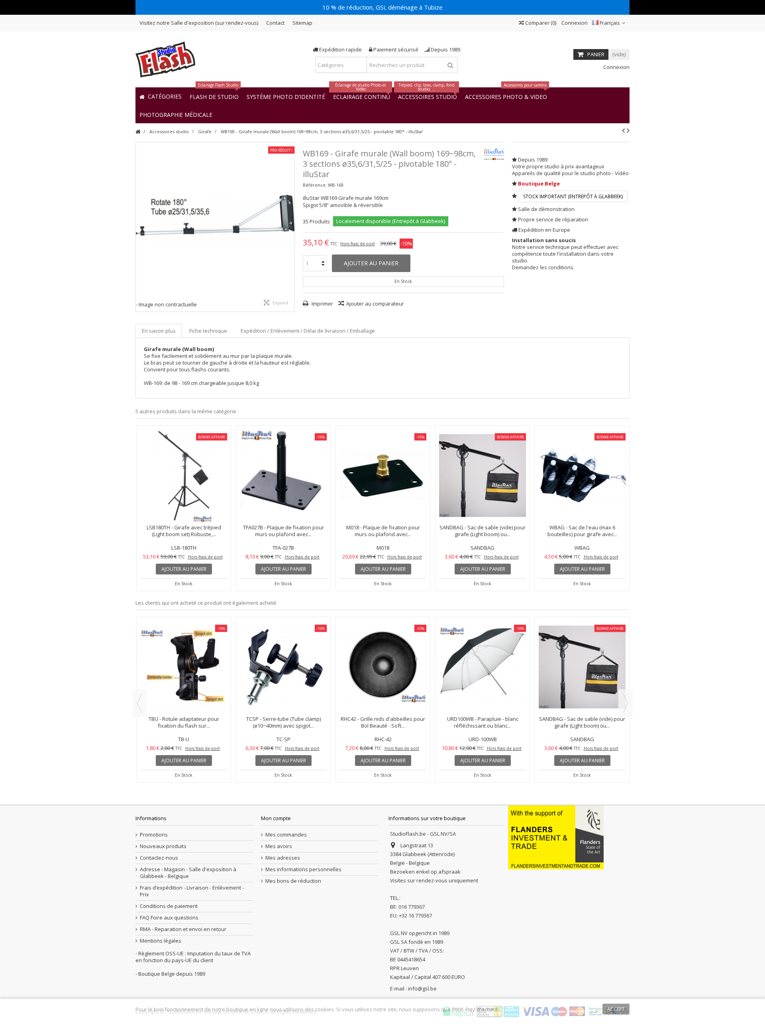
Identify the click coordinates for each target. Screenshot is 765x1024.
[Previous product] (623, 130)
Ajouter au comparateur (375, 303)
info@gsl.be (422, 988)
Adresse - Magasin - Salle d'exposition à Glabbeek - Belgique (188, 873)
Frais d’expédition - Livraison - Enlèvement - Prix (192, 891)
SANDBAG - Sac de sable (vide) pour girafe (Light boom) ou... (482, 531)
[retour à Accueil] (137, 132)
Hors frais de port (357, 244)
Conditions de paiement (169, 906)
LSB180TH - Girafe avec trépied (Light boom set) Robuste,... (184, 531)
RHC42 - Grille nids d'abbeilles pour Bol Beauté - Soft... (383, 722)
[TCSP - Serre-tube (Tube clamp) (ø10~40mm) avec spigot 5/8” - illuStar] (283, 667)
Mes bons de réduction (293, 881)
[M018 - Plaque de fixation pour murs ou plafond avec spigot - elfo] (382, 475)
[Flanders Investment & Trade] (556, 837)
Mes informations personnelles (303, 869)
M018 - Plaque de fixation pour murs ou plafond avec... (383, 531)
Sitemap (302, 22)
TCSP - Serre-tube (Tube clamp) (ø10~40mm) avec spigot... (283, 722)
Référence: (315, 185)
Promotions (154, 834)
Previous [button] (139, 703)
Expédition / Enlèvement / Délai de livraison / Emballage (308, 330)
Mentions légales (160, 940)
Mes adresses (282, 857)
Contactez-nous (159, 857)
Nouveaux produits (163, 846)
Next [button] (625, 703)
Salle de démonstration (546, 209)
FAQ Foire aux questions (169, 917)
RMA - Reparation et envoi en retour (183, 929)
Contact (275, 22)
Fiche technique (208, 330)
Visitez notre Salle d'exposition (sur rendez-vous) (198, 22)
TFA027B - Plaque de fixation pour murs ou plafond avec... (283, 531)
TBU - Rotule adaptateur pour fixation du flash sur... (184, 722)
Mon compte (276, 818)
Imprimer (321, 303)
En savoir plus (159, 330)
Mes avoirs (278, 846)
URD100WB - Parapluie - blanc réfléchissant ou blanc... (482, 722)
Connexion (574, 22)
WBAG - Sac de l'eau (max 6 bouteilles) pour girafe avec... (582, 531)
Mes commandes (286, 834)
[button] (175, 114)
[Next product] (628, 130)
